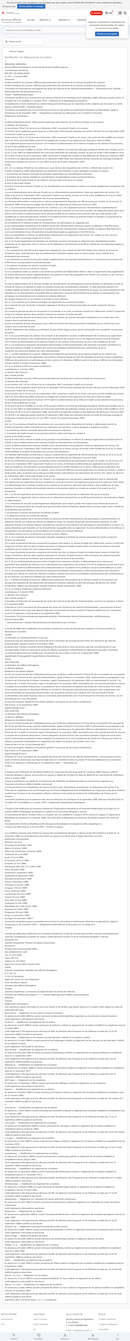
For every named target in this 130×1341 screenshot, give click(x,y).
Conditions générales (107, 1319)
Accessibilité (104, 1329)
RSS (3, 1324)
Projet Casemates (41, 1324)
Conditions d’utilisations (108, 1324)
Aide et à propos (40, 1319)
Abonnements (6, 1319)
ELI (35, 1329)
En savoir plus (9, 6)
